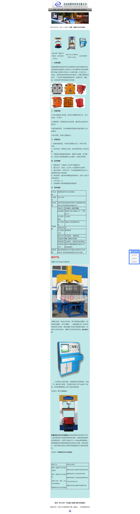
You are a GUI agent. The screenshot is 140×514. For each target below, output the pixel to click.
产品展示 (67, 10)
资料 (78, 10)
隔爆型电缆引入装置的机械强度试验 (77, 477)
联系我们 (84, 10)
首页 (54, 10)
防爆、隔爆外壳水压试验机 (77, 27)
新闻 (73, 503)
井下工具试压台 (62, 391)
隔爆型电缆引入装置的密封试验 (76, 473)
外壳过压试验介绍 (72, 481)
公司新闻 (74, 10)
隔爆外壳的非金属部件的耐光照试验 (77, 470)
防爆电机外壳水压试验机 (59, 487)
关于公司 (60, 10)
